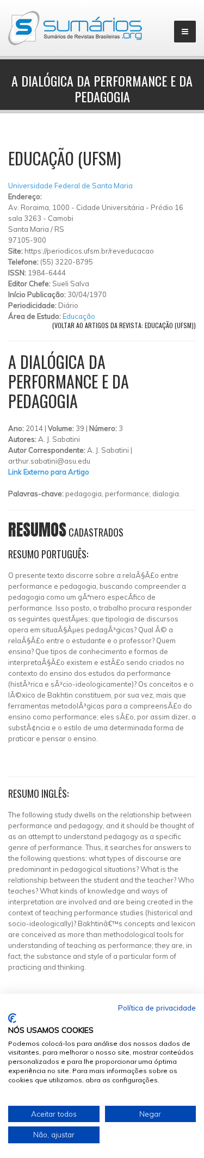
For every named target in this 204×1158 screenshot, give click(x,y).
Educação (79, 316)
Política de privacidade (157, 1007)
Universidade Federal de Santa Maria (70, 185)
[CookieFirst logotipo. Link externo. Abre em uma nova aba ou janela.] (12, 1018)
